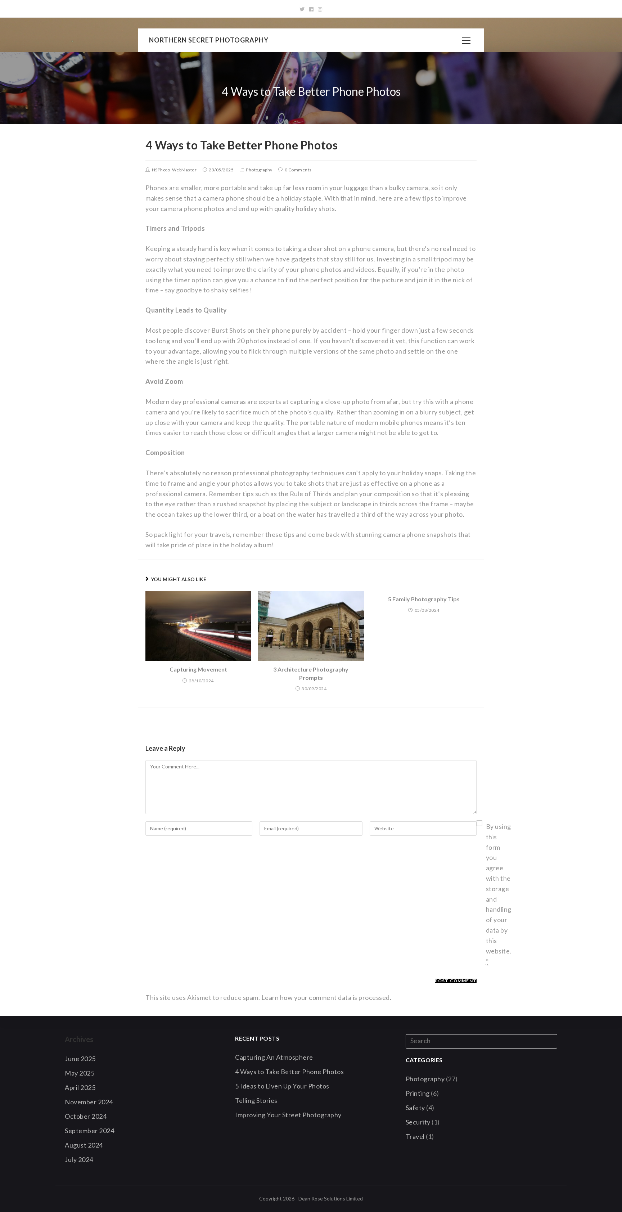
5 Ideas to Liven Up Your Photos (282, 1086)
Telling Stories (256, 1100)
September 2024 (89, 1131)
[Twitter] (302, 9)
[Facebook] (311, 9)
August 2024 (84, 1145)
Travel (415, 1136)
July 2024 (79, 1159)
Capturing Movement (198, 669)
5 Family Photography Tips (424, 599)
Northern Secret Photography (209, 40)
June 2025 (80, 1059)
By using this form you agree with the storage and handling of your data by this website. (498, 893)
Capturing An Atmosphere (274, 1057)
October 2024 (86, 1116)
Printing (418, 1093)
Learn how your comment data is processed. (326, 997)
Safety (415, 1108)
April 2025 (80, 1087)
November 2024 (89, 1102)
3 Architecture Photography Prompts (310, 673)
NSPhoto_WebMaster (174, 169)
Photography (259, 169)
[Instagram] (320, 9)
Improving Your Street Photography (288, 1115)
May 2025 (79, 1073)
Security (418, 1122)
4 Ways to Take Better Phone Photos (289, 1072)
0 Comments (298, 169)
